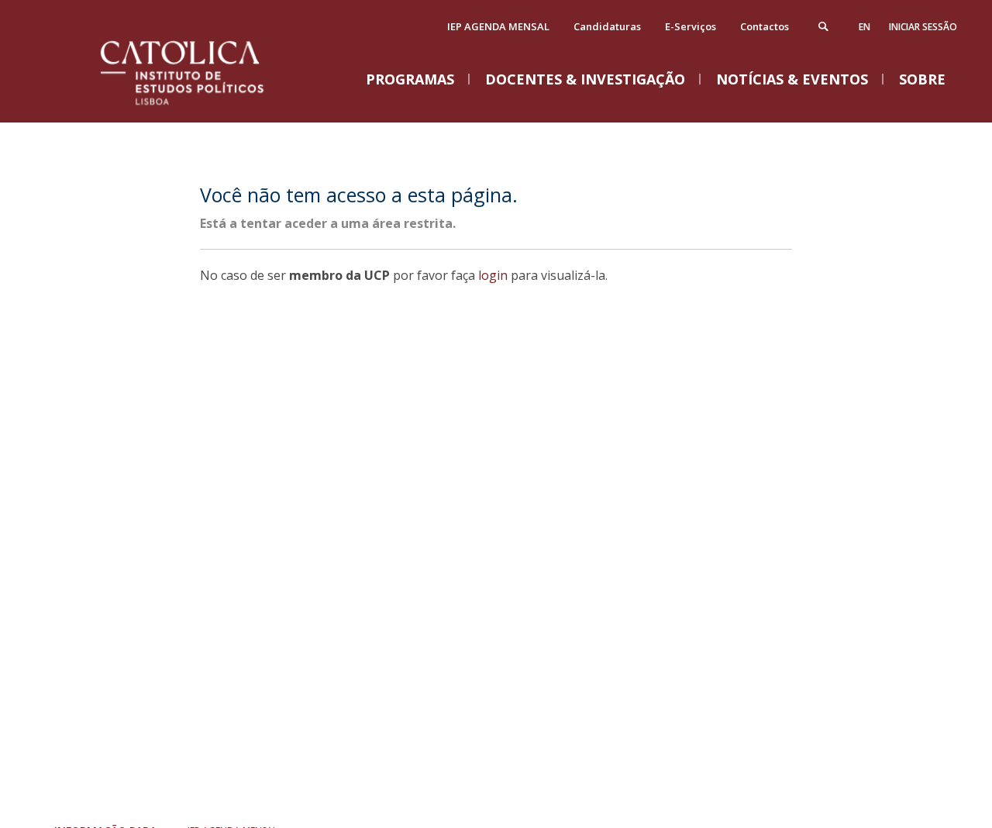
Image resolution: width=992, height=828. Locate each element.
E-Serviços (690, 26)
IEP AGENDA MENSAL (498, 26)
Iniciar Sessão (923, 26)
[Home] (201, 106)
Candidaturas (607, 26)
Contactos (764, 26)
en (864, 26)
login (493, 275)
